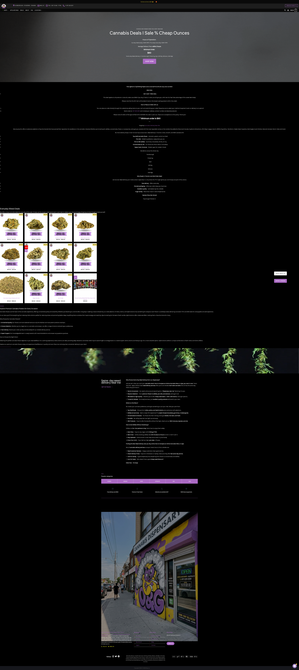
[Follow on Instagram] (113, 656)
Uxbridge (170, 56)
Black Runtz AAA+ (36, 238)
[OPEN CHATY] (295, 666)
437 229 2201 (136, 111)
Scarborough (145, 56)
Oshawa (165, 56)
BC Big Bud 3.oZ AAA (36, 268)
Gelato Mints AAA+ (11, 238)
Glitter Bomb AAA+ (85, 238)
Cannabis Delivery (105, 634)
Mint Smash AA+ (61, 268)
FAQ (32, 10)
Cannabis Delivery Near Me (152, 125)
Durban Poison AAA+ (61, 238)
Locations (38, 10)
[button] (285, 10)
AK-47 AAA (60, 298)
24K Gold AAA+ (11, 268)
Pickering (152, 56)
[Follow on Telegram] (119, 656)
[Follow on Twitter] (116, 656)
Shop (5, 10)
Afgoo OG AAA (36, 298)
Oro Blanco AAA (85, 268)
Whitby (160, 56)
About (27, 10)
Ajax (156, 56)
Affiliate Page (14, 10)
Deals (22, 10)
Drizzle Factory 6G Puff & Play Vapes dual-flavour (85, 298)
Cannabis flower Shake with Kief (11, 298)
